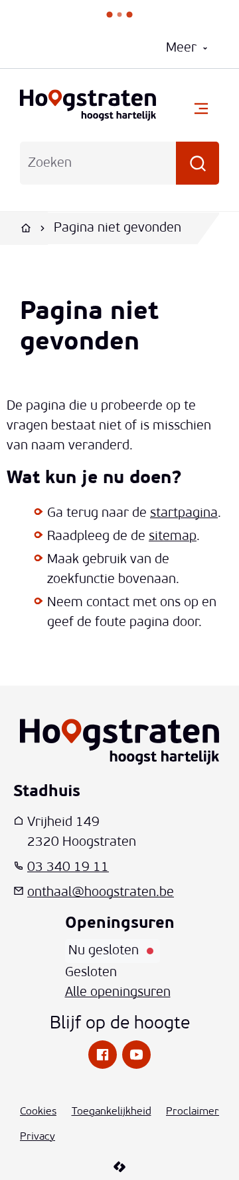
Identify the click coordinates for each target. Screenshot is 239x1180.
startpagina (184, 513)
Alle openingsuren (118, 992)
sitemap (173, 536)
